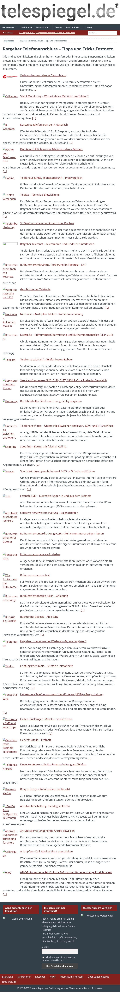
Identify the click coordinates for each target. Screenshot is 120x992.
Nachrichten (26, 27)
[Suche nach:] (102, 32)
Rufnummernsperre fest (35, 575)
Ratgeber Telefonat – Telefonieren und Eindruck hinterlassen (57, 244)
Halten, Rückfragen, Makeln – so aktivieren (46, 719)
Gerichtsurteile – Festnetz (35, 740)
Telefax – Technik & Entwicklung (39, 194)
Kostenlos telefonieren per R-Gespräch (44, 124)
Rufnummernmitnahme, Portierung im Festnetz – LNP (53, 264)
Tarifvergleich (8, 27)
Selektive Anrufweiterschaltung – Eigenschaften (49, 512)
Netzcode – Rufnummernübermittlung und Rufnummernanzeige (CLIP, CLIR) (66, 335)
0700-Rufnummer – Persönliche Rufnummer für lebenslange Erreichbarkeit (66, 872)
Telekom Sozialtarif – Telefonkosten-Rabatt (46, 359)
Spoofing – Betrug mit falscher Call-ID (43, 446)
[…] (35, 89)
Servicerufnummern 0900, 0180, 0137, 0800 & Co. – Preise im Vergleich (63, 380)
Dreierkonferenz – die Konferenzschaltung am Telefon (53, 764)
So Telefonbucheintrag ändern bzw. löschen (47, 223)
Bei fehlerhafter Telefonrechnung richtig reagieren (51, 401)
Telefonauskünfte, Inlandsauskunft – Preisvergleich (51, 177)
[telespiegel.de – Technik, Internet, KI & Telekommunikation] (60, 12)
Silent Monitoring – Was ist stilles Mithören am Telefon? (54, 96)
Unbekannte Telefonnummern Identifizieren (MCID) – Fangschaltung (61, 694)
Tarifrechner (24, 976)
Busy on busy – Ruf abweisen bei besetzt (45, 789)
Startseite (7, 976)
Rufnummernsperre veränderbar (40, 554)
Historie (58, 27)
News (53, 976)
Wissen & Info (42, 27)
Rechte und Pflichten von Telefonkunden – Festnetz (51, 149)
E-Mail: (45, 946)
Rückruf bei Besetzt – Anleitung (39, 616)
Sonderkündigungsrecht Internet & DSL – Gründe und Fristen (57, 471)
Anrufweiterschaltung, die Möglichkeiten (45, 806)
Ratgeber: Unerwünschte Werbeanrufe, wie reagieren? (53, 641)
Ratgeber (40, 976)
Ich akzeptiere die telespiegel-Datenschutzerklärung (58, 959)
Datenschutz (9, 982)
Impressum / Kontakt (71, 976)
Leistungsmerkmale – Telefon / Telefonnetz (46, 666)
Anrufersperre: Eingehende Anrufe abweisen (47, 830)
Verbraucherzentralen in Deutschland (43, 75)
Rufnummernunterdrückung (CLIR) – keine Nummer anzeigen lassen (62, 533)
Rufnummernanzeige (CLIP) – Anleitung (44, 596)
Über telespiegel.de (98, 976)
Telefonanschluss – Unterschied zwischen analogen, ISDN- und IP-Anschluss (67, 425)
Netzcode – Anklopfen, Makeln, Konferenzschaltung (51, 314)
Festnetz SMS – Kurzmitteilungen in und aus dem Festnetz (55, 496)
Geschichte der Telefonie (35, 289)
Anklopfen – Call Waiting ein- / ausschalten (46, 851)
